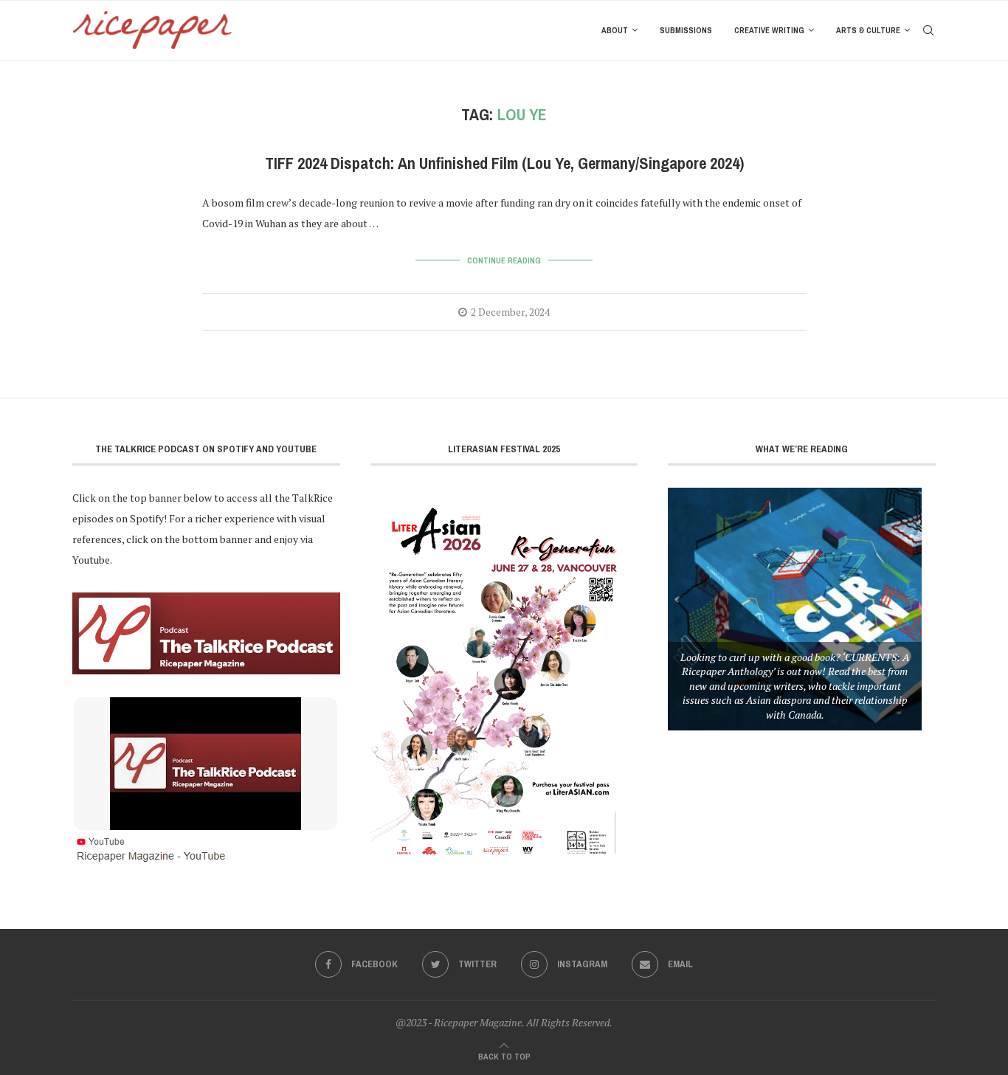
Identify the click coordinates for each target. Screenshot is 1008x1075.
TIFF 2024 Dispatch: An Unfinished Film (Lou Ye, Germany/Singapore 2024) (504, 163)
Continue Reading (504, 260)
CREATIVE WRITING (769, 30)
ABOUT (614, 30)
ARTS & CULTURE (868, 30)
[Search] (928, 30)
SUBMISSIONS (686, 30)
